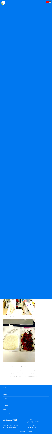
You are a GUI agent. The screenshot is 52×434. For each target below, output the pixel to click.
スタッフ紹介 (5, 398)
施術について (5, 394)
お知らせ (4, 387)
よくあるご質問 (5, 405)
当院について (5, 390)
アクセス (4, 402)
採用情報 (4, 409)
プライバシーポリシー (7, 413)
